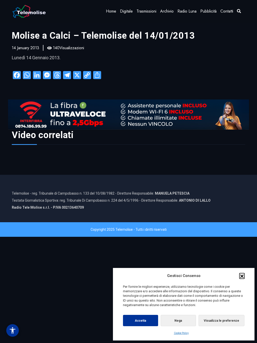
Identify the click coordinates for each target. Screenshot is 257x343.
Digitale (126, 11)
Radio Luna (187, 11)
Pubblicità (208, 11)
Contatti (226, 11)
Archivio (167, 11)
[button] (241, 275)
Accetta (140, 320)
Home (111, 11)
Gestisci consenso (12, 330)
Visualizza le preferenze (221, 320)
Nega (178, 320)
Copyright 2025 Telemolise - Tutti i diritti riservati (129, 229)
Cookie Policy (181, 333)
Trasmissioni (146, 11)
